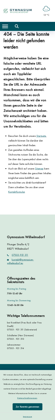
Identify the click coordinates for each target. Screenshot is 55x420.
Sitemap (39, 168)
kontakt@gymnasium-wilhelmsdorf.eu (20, 261)
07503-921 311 (20, 255)
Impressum (27, 416)
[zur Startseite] (18, 10)
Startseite (41, 136)
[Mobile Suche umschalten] (17, 26)
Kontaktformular (16, 192)
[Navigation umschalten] (5, 26)
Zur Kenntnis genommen (27, 406)
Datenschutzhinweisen (27, 398)
